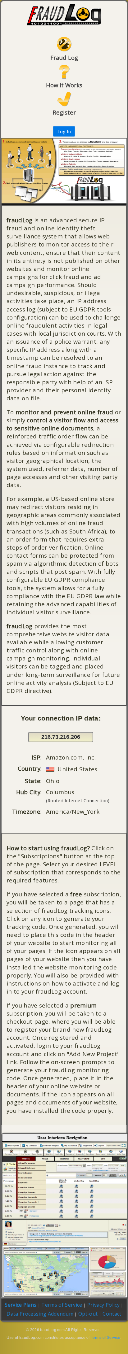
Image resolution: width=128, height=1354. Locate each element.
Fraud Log (64, 57)
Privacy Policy (103, 1304)
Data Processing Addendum (40, 1313)
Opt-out (88, 1313)
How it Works (64, 85)
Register (64, 112)
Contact (112, 1313)
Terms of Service (61, 1304)
